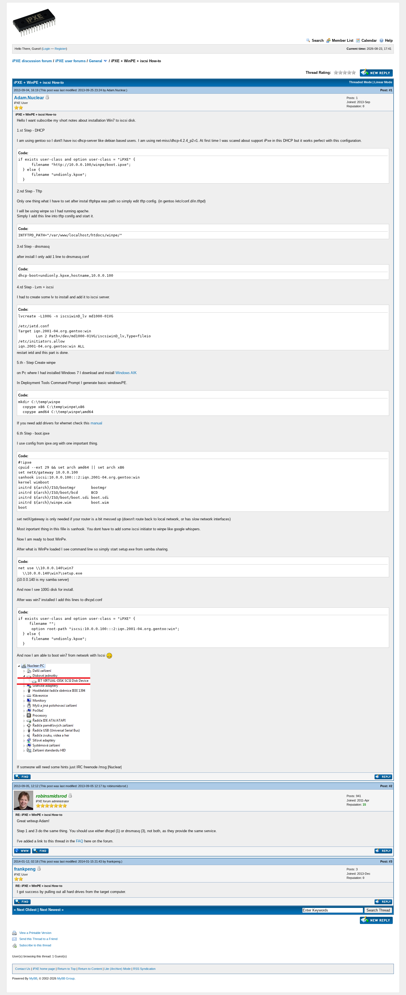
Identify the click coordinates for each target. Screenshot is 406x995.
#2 (390, 786)
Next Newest (50, 910)
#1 (390, 90)
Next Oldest (26, 910)
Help (389, 40)
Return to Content (90, 968)
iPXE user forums (70, 61)
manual (96, 423)
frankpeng (113, 861)
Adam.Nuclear (116, 90)
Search (318, 40)
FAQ (79, 841)
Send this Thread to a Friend (38, 939)
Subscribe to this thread (35, 945)
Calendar (369, 40)
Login (46, 48)
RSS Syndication (144, 968)
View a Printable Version (35, 932)
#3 (390, 861)
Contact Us (22, 968)
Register (60, 48)
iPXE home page (44, 968)
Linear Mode (383, 82)
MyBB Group (66, 978)
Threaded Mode (360, 82)
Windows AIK (126, 373)
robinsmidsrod (116, 786)
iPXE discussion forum (32, 61)
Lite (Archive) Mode (117, 968)
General (95, 61)
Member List (342, 40)
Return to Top (66, 968)
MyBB (33, 978)
